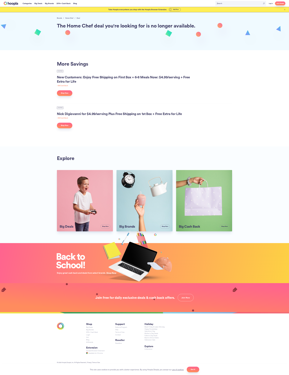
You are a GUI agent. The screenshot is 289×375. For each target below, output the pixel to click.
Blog (87, 339)
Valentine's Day (149, 331)
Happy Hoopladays (150, 329)
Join (87, 337)
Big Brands (90, 329)
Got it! (193, 369)
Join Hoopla (280, 3)
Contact (118, 335)
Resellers (118, 343)
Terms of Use (120, 332)
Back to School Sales (151, 338)
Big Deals (89, 327)
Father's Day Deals (150, 335)
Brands (59, 18)
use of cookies (178, 369)
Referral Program (121, 327)
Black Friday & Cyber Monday (154, 327)
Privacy (89, 362)
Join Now (185, 297)
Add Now (176, 9)
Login (88, 335)
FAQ (116, 329)
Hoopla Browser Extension (95, 350)
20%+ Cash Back (92, 332)
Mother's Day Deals (151, 333)
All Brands (89, 342)
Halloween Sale (149, 340)
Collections (148, 349)
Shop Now (111, 272)
